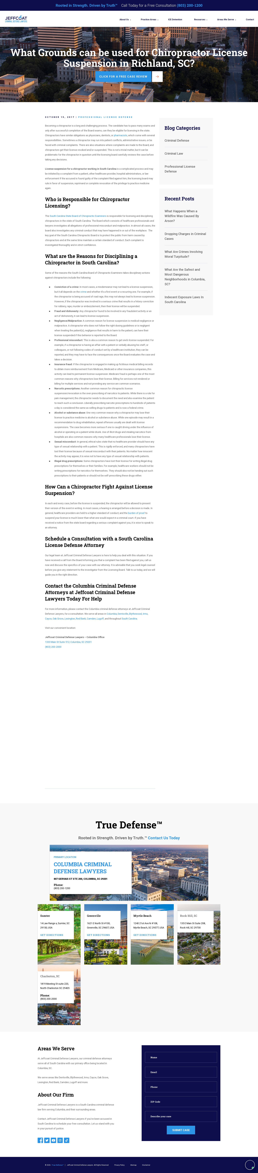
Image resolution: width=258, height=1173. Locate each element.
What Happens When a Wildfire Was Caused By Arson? (182, 216)
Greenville (94, 915)
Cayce (48, 618)
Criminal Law (174, 153)
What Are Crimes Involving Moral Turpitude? (184, 254)
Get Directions (51, 935)
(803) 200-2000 (53, 646)
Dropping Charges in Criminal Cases (185, 236)
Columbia (112, 613)
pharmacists (120, 135)
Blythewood (135, 613)
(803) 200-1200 (190, 5)
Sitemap (133, 1165)
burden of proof (136, 513)
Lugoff (100, 618)
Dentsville (123, 613)
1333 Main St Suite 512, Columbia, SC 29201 (68, 642)
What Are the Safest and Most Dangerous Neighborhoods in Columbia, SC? (185, 277)
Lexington (69, 618)
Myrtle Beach (142, 915)
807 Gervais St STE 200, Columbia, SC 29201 (81, 878)
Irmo (145, 613)
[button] (250, 1165)
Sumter (45, 915)
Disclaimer (146, 1165)
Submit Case (181, 1130)
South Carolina (129, 618)
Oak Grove (58, 618)
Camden (91, 618)
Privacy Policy (119, 1165)
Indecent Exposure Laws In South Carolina (184, 299)
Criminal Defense (177, 140)
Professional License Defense (105, 117)
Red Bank (81, 618)
